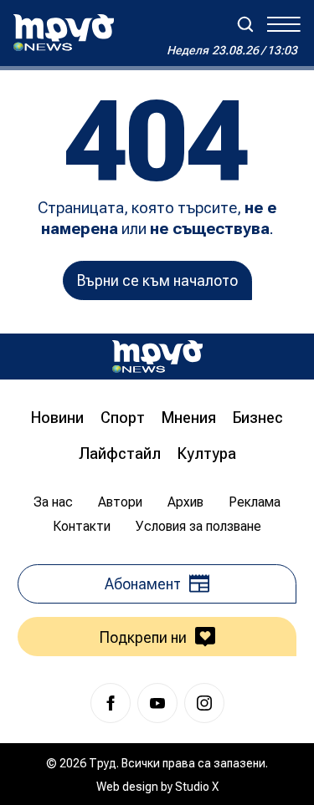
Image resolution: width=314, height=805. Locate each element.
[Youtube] (157, 703)
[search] (245, 24)
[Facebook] (110, 703)
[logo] (63, 32)
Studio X (197, 786)
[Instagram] (204, 703)
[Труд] (157, 356)
